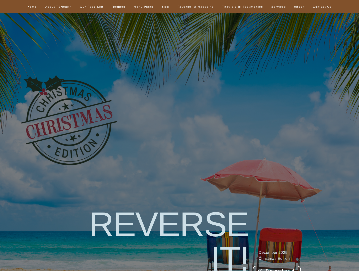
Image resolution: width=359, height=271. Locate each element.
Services (278, 6)
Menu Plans (143, 6)
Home (32, 6)
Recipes (118, 6)
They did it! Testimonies (242, 6)
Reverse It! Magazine (195, 6)
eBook (299, 6)
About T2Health (58, 6)
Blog (165, 6)
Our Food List (91, 6)
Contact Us (322, 6)
